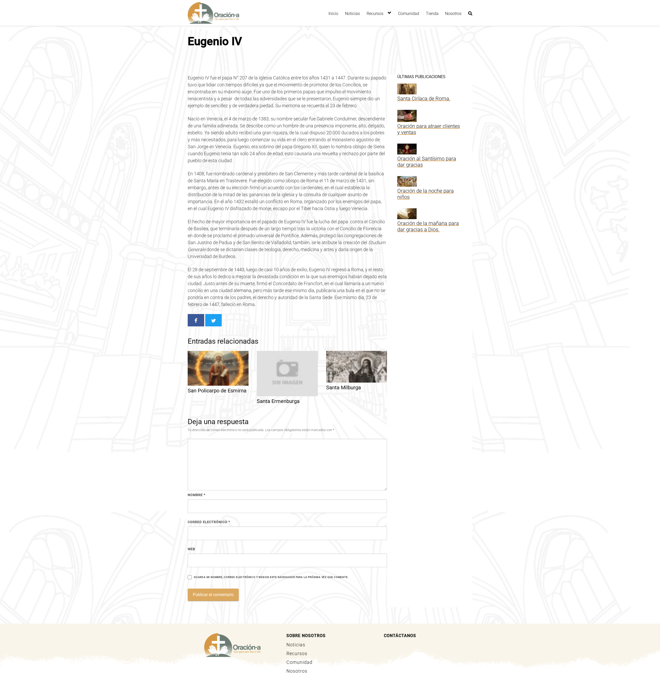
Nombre (196, 495)
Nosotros (453, 13)
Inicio (333, 13)
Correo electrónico (209, 522)
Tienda (432, 13)
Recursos (375, 13)
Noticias (352, 13)
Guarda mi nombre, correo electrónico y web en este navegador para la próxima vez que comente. (271, 577)
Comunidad (408, 13)
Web (191, 549)
